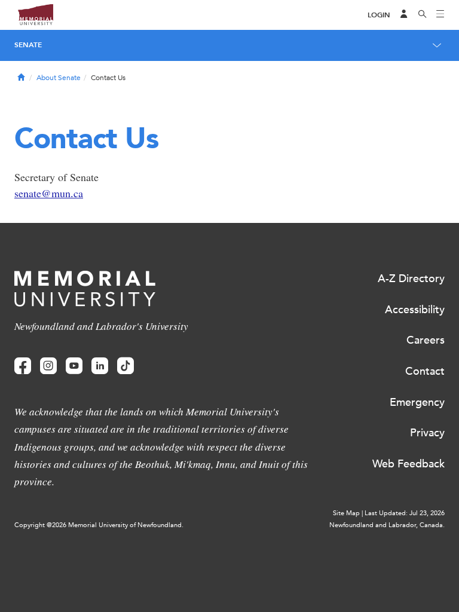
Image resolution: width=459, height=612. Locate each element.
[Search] (422, 15)
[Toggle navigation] (440, 15)
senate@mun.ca (48, 193)
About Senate (58, 78)
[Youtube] (74, 366)
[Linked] (99, 366)
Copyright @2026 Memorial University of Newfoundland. (98, 525)
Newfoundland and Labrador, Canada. (387, 525)
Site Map (346, 513)
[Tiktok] (125, 366)
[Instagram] (48, 366)
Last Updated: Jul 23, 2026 (405, 513)
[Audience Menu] (404, 15)
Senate (28, 45)
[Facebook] (22, 366)
